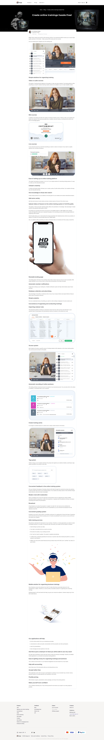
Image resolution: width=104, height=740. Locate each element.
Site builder (19, 716)
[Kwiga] (19, 2)
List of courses (55, 707)
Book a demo (72, 715)
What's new (36, 711)
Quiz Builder (19, 720)
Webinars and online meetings (23, 709)
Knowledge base (37, 709)
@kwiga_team (72, 712)
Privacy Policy (51, 736)
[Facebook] (32, 732)
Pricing (35, 2)
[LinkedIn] (34, 732)
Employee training (20, 723)
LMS (18, 707)
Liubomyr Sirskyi (36, 31)
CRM (18, 712)
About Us (71, 707)
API (35, 712)
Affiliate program (55, 711)
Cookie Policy (44, 736)
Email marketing (20, 714)
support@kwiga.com (74, 714)
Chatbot (18, 718)
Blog (35, 707)
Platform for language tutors (22, 721)
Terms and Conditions (35, 736)
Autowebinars (19, 711)
